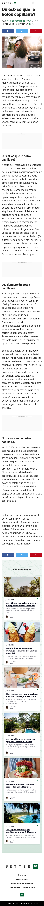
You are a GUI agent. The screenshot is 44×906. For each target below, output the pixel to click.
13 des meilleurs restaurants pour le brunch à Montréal (20, 785)
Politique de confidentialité (22, 887)
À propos (22, 875)
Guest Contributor (19, 21)
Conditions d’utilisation (22, 883)
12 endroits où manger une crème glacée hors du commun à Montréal (21, 651)
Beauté (33, 24)
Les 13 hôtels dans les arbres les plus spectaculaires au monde (21, 604)
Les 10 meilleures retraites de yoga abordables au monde (20, 740)
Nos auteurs (22, 879)
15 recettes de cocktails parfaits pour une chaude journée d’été (22, 695)
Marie (11, 617)
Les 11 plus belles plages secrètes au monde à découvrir (21, 830)
